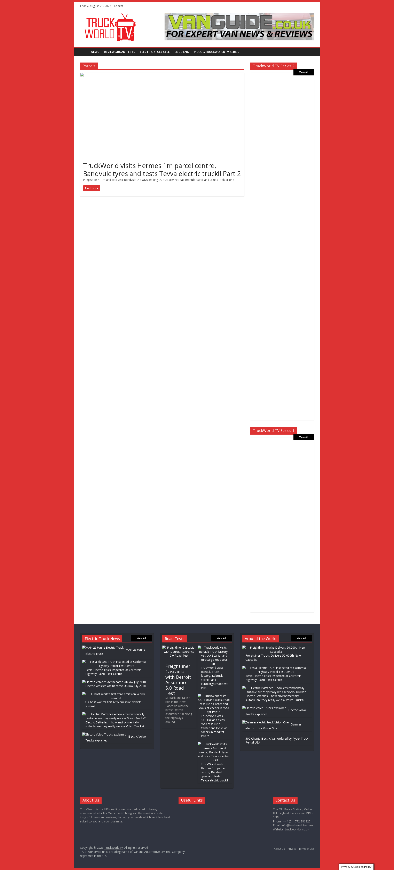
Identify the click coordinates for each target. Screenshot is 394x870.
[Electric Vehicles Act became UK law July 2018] (114, 682)
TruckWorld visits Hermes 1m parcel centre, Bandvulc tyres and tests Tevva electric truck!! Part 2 (162, 169)
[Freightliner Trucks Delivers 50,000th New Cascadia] (276, 647)
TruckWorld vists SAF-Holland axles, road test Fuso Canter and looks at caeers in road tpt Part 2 (214, 726)
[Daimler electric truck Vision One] (265, 722)
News (95, 52)
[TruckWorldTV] (84, 52)
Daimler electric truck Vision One (273, 726)
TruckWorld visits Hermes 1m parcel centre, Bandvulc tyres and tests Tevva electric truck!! (214, 772)
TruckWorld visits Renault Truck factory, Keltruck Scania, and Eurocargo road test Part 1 (214, 678)
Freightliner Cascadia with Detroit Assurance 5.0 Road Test (178, 679)
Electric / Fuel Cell (155, 52)
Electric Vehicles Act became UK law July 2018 (115, 686)
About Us (279, 849)
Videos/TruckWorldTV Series (216, 52)
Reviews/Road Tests (119, 52)
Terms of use (306, 849)
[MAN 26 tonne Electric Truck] (103, 647)
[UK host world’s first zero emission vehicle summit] (116, 694)
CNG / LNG (181, 52)
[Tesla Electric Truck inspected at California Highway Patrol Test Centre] (116, 662)
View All (303, 72)
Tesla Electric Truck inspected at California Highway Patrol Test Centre (113, 672)
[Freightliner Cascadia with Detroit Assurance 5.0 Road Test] (179, 647)
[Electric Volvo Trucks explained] (104, 734)
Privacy (292, 849)
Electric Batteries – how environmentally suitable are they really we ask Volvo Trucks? (114, 724)
